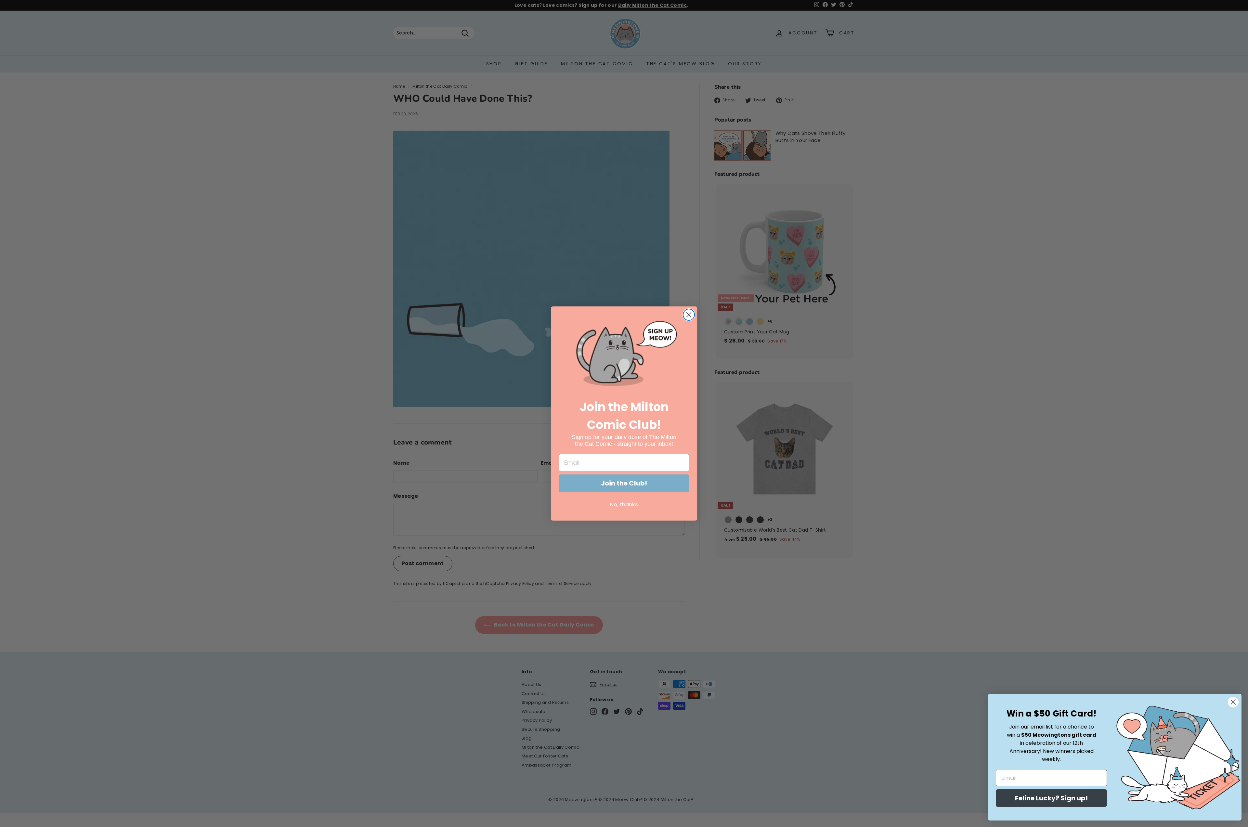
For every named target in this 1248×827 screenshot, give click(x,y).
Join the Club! (624, 483)
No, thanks (624, 504)
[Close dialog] (689, 314)
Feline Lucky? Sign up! (1051, 798)
